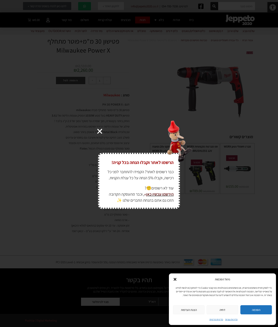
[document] (139, 163)
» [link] (145, 194)
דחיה (222, 310)
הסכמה (256, 310)
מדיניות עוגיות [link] (231, 319)
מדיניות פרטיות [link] (216, 319)
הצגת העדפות (189, 310)
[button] (175, 279)
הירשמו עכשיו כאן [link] (160, 194)
